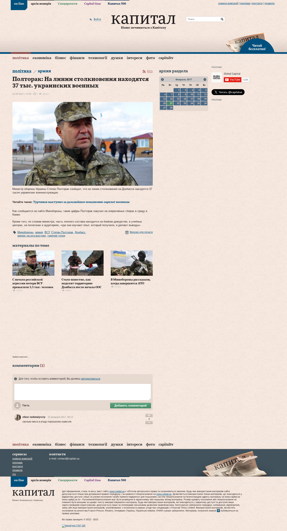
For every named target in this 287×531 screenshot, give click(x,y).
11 (198, 94)
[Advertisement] (82, 326)
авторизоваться (90, 378)
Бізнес (60, 58)
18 (198, 98)
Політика (20, 58)
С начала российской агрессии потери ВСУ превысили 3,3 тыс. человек (32, 283)
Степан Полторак (62, 232)
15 (178, 98)
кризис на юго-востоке (31, 235)
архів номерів (41, 3)
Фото (150, 58)
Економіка (42, 58)
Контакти (257, 3)
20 (164, 103)
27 (164, 107)
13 (164, 98)
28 (171, 107)
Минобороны (25, 232)
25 (198, 103)
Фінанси (77, 58)
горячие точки (56, 235)
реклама (245, 3)
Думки (117, 58)
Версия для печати (141, 232)
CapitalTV (166, 58)
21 (171, 103)
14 (171, 98)
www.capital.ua (117, 491)
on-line (19, 3)
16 (185, 98)
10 (192, 94)
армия (39, 232)
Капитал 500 (117, 3)
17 (192, 98)
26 (205, 103)
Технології (97, 58)
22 (178, 103)
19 (205, 98)
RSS (150, 71)
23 (185, 103)
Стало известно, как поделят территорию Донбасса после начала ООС (81, 283)
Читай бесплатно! (257, 47)
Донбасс (80, 232)
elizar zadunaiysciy (33, 417)
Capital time (92, 3)
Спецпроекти (67, 3)
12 (205, 94)
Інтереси (134, 58)
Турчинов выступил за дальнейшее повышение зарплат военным (81, 202)
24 (192, 103)
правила (270, 3)
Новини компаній (228, 3)
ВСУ (47, 232)
